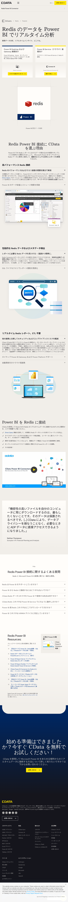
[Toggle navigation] (18, 3)
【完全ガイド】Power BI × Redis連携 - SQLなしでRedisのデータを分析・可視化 (24, 650)
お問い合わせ (59, 3)
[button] (34, 169)
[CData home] (7, 3)
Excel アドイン (6, 846)
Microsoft (21, 870)
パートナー (38, 841)
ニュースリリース (56, 832)
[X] (6, 813)
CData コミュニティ (8, 862)
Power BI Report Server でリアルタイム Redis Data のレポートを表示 (23, 660)
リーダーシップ (55, 841)
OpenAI (21, 876)
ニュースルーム (55, 835)
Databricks (22, 865)
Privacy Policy (31, 891)
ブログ (4, 867)
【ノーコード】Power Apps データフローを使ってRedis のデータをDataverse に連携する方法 (24, 686)
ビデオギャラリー (7, 879)
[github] (13, 813)
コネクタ (37, 829)
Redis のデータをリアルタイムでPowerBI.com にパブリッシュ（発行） (23, 655)
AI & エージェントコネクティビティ (42, 837)
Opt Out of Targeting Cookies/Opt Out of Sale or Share (51, 896)
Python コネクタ (6, 838)
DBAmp (21, 838)
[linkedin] (3, 813)
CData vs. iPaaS (39, 844)
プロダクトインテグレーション (42, 833)
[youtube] (9, 813)
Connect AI (22, 832)
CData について (55, 829)
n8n (20, 873)
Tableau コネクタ (7, 852)
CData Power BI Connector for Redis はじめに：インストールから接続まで (24, 670)
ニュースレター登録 (7, 873)
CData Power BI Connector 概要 (56, 645)
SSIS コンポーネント (24, 835)
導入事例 (4, 865)
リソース (4, 870)
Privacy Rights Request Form (34, 893)
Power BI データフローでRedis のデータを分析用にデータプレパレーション (24, 675)
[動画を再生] (34, 470)
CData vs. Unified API (41, 847)
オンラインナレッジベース (30, 695)
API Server (5, 841)
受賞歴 (53, 838)
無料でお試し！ (49, 73)
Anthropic (21, 862)
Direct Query (6, 178)
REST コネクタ (6, 843)
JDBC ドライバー (7, 832)
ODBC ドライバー (7, 829)
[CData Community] (16, 813)
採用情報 (53, 846)
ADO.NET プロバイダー (8, 835)
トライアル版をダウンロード (16, 73)
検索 (51, 3)
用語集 (4, 876)
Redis (17, 21)
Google (21, 867)
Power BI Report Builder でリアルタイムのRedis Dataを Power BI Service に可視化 (24, 665)
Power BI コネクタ (7, 849)
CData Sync (22, 829)
